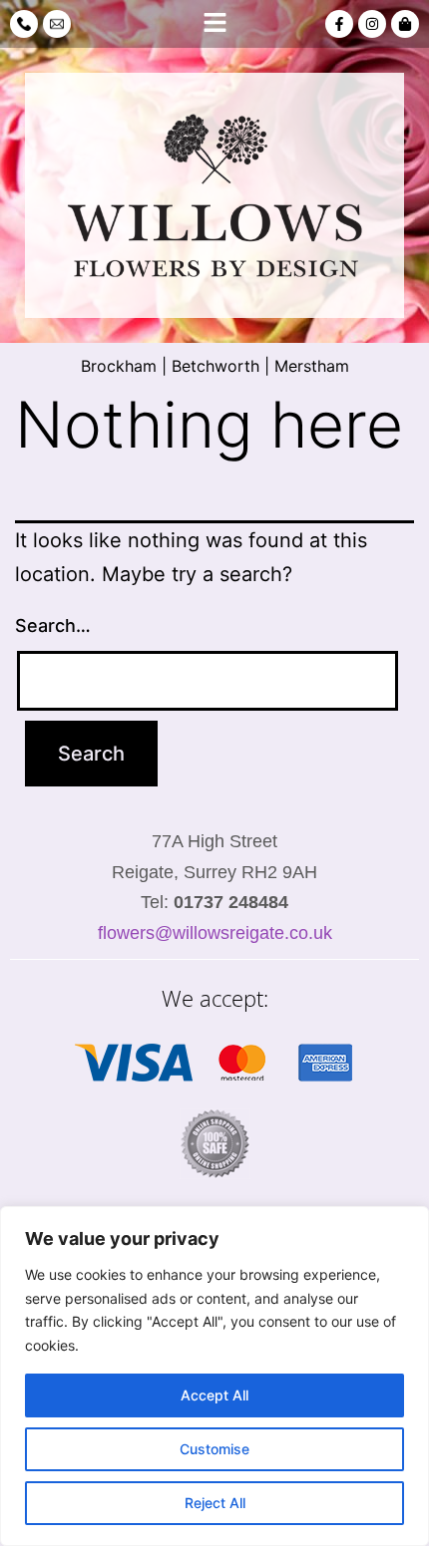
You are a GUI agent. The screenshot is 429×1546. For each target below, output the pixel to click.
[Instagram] (372, 24)
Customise (214, 1448)
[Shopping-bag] (405, 24)
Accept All (214, 1395)
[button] (214, 23)
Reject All (215, 1502)
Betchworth (215, 366)
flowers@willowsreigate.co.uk (215, 933)
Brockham (119, 366)
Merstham (311, 366)
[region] (214, 1376)
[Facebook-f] (339, 24)
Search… (53, 625)
